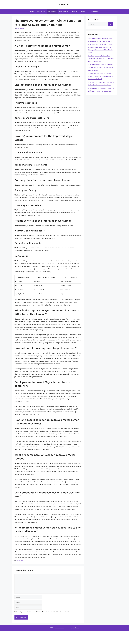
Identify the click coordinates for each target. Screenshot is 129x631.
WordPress (76, 628)
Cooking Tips (41, 11)
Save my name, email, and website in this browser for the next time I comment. (43, 612)
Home (32, 11)
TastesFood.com (59, 628)
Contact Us (84, 11)
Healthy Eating (63, 11)
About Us (74, 11)
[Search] (110, 24)
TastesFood (64, 4)
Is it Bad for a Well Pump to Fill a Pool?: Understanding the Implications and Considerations (101, 67)
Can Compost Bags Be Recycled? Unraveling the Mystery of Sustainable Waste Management (101, 58)
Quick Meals (52, 11)
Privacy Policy (95, 11)
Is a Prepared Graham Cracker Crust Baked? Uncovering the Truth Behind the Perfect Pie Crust (100, 76)
